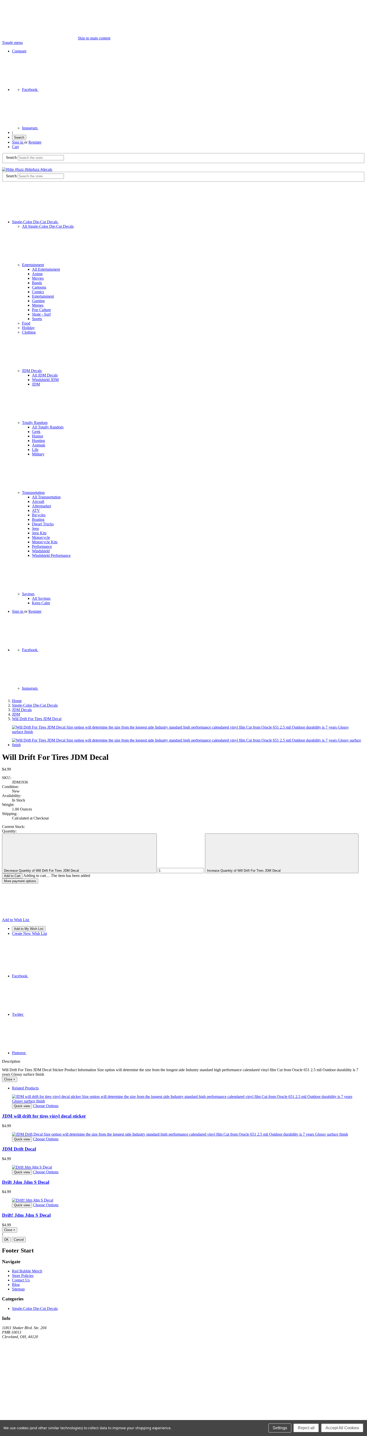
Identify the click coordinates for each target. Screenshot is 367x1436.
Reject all (306, 1428)
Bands (37, 283)
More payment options (20, 881)
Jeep (35, 528)
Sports (37, 319)
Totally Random (34, 422)
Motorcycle (41, 537)
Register (34, 142)
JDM (36, 384)
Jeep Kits (39, 533)
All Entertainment (46, 269)
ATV (36, 510)
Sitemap (18, 1289)
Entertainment (33, 265)
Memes (37, 305)
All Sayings (41, 598)
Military (38, 454)
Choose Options (45, 1106)
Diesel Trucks (43, 524)
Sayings (28, 594)
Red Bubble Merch (27, 1271)
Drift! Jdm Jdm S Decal (26, 1215)
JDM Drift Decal (19, 1149)
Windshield (41, 551)
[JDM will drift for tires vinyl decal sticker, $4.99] (183, 1098)
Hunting (38, 440)
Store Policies (22, 1275)
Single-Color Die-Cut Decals (35, 222)
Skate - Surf (41, 314)
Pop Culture (41, 310)
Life (35, 449)
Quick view (22, 1106)
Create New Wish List (29, 933)
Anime (37, 274)
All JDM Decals (45, 375)
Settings (280, 1428)
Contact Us (21, 1280)
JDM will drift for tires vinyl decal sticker (44, 1116)
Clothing (29, 332)
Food (26, 323)
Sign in (18, 142)
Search (19, 137)
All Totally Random (47, 427)
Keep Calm (41, 603)
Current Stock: (13, 826)
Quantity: (9, 831)
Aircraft (38, 501)
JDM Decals (32, 371)
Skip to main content (94, 38)
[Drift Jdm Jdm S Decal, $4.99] (183, 1167)
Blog (16, 1284)
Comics (38, 292)
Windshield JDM (45, 380)
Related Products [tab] (25, 1088)
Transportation (33, 492)
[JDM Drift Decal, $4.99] (183, 1134)
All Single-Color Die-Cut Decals (48, 226)
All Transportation (46, 497)
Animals (38, 445)
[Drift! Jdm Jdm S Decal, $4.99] (183, 1200)
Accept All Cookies (342, 1428)
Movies (38, 278)
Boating (38, 519)
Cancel (19, 1239)
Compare (19, 51)
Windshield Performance (51, 555)
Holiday (28, 328)
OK (6, 1239)
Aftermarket (41, 506)
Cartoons (39, 287)
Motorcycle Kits (44, 542)
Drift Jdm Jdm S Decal (25, 1182)
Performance (42, 546)
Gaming (38, 301)
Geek (36, 431)
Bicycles (38, 515)
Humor (37, 436)
